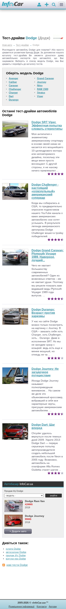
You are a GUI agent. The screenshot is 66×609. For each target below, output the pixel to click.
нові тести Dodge (17, 564)
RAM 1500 (42, 89)
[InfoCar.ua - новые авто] (13, 5)
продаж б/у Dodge (16, 555)
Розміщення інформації (21, 606)
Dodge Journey (34, 515)
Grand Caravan (45, 78)
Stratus (41, 92)
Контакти (42, 606)
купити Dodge (13, 548)
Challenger (15, 89)
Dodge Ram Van (35, 501)
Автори (53, 606)
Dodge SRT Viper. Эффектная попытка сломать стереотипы (47, 125)
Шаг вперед (43, 426)
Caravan (13, 85)
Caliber (13, 82)
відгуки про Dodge (16, 558)
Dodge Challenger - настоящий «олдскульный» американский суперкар (45, 191)
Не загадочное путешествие (45, 372)
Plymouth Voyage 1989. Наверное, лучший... (48, 255)
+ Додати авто (18, 531)
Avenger (13, 78)
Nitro (40, 85)
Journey (41, 82)
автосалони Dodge (16, 552)
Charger (13, 92)
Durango (14, 99)
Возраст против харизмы (43, 313)
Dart (11, 96)
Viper (40, 96)
